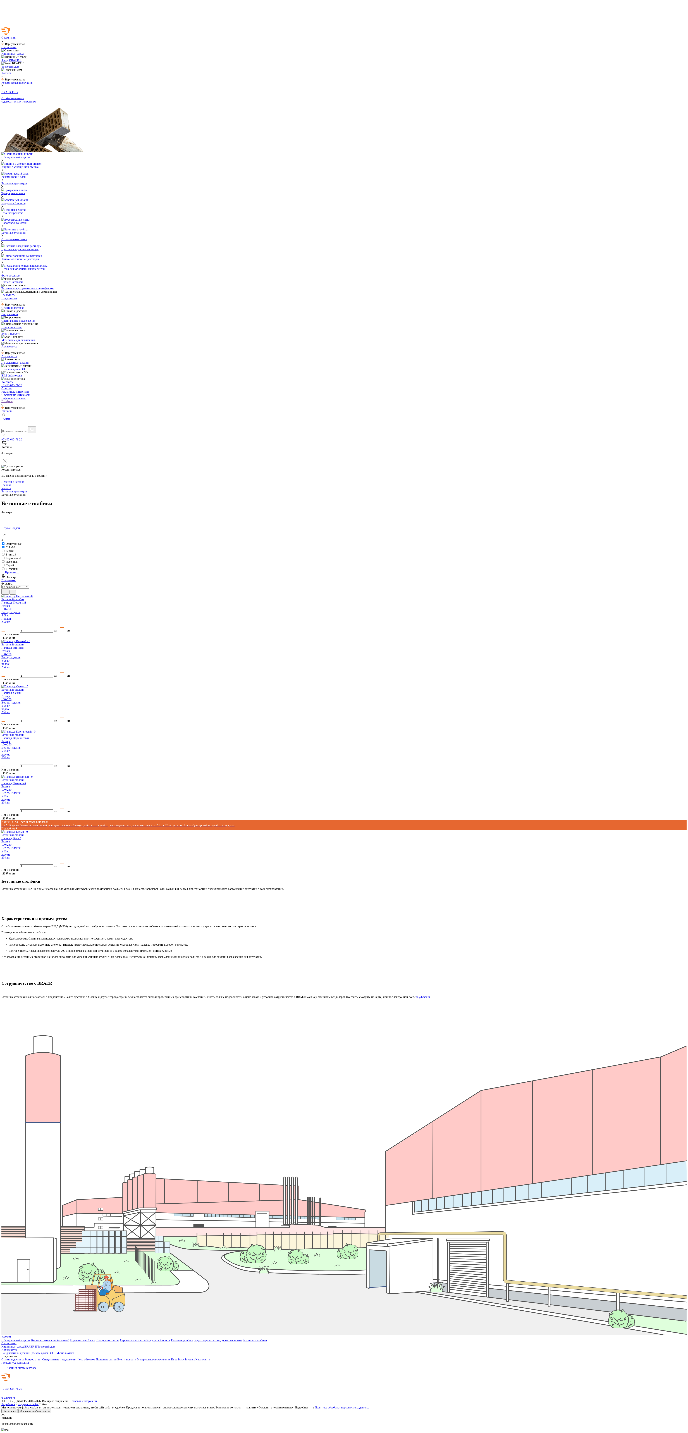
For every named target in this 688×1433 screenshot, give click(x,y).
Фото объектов (86, 1359)
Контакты (23, 1362)
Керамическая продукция (16, 82)
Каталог (6, 1336)
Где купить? (8, 1362)
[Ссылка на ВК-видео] (33, 1371)
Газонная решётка (182, 1340)
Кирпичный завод (12, 1346)
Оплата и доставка (12, 1359)
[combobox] (14, 431)
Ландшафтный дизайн (15, 1353)
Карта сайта (202, 1359)
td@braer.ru (423, 996)
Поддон (15, 528)
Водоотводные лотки (207, 1340)
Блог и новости (126, 1359)
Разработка (8, 1404)
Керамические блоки (82, 1340)
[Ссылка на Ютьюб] (17, 1371)
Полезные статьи (106, 1359)
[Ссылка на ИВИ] (27, 1371)
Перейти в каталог (12, 481)
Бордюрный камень (158, 1340)
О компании (8, 1343)
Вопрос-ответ (33, 1359)
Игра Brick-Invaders (183, 1359)
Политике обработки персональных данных (342, 1407)
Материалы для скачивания (153, 1359)
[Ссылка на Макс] (3, 1371)
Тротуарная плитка (107, 1340)
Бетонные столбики (255, 1340)
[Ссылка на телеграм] (7, 1371)
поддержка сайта (28, 1404)
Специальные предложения (59, 1359)
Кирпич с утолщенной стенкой (50, 1340)
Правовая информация (83, 1401)
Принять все (9, 1411)
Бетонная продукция (14, 183)
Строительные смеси (14, 239)
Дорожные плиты (231, 1340)
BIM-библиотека (64, 1353)
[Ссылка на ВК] (10, 1371)
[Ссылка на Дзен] (14, 1371)
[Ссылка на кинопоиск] (24, 1371)
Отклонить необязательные (35, 1411)
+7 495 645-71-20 (11, 385)
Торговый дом (46, 1346)
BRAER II (30, 1346)
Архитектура (9, 1349)
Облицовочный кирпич (15, 1340)
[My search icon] (32, 429)
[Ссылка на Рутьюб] (21, 1371)
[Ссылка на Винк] (30, 1371)
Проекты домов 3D (41, 1353)
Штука (5, 528)
